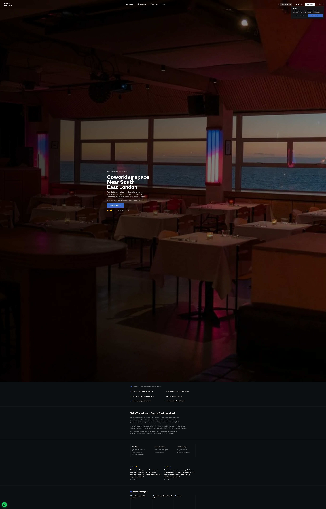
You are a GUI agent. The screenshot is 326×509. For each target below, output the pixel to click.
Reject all (300, 16)
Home (108, 171)
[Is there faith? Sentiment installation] (278, 4)
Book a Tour (114, 205)
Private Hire (299, 4)
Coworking (114, 171)
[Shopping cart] (320, 4)
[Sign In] (317, 4)
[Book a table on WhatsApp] (5, 504)
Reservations (286, 4)
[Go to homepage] (8, 4)
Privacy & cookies (315, 12)
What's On (310, 4)
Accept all (315, 16)
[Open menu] (323, 4)
